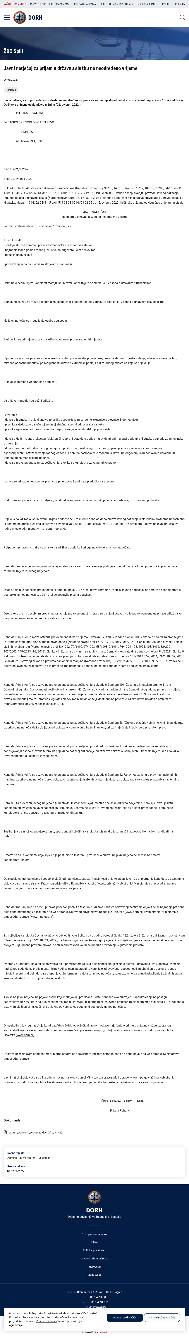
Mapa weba (94, 1274)
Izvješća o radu (147, 4)
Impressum (95, 1266)
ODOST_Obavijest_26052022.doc (27, 1132)
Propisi (165, 4)
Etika (94, 1242)
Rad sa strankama (85, 4)
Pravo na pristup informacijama (50, 4)
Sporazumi (180, 4)
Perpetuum (101, 1332)
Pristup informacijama (94, 1234)
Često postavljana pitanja (116, 4)
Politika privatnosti (94, 1250)
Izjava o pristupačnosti (95, 1258)
